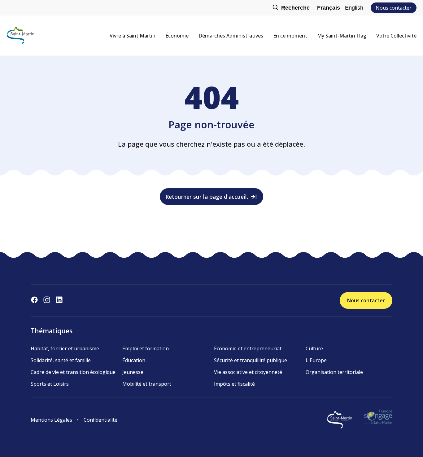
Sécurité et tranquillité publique (250, 360)
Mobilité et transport (146, 383)
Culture (314, 348)
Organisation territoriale (334, 372)
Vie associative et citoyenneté (248, 372)
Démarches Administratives (230, 35)
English (354, 8)
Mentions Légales (51, 419)
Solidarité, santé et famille (61, 360)
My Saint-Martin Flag (341, 35)
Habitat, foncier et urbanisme (65, 348)
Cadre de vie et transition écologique (73, 372)
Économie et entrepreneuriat (247, 348)
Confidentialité (100, 419)
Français (328, 8)
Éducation (133, 360)
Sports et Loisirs (50, 383)
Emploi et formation (145, 348)
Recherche (295, 8)
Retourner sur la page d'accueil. (206, 196)
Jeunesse (132, 372)
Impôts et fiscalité (234, 383)
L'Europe (316, 360)
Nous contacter (394, 7)
